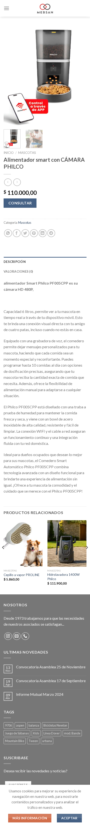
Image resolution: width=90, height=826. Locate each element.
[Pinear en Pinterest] (34, 233)
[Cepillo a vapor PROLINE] (23, 543)
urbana (47, 741)
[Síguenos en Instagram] (8, 636)
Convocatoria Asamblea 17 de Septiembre (51, 680)
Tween (33, 741)
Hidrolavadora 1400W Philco (63, 577)
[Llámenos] (25, 636)
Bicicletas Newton (55, 725)
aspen (20, 725)
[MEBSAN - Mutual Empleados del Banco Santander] (45, 8)
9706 (8, 725)
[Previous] (11, 76)
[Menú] (6, 8)
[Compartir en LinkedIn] (43, 233)
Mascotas (27, 153)
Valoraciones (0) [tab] (18, 271)
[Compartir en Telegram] (51, 233)
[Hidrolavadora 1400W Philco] (66, 543)
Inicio (9, 153)
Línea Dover (51, 733)
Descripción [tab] (15, 262)
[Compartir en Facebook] (17, 233)
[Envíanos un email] (17, 636)
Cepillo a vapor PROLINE (21, 575)
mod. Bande (72, 733)
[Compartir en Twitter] (25, 233)
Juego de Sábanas (17, 733)
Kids (36, 733)
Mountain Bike (14, 741)
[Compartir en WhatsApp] (8, 233)
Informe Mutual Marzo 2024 (39, 694)
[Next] (78, 76)
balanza (34, 725)
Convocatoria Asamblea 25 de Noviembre (50, 667)
